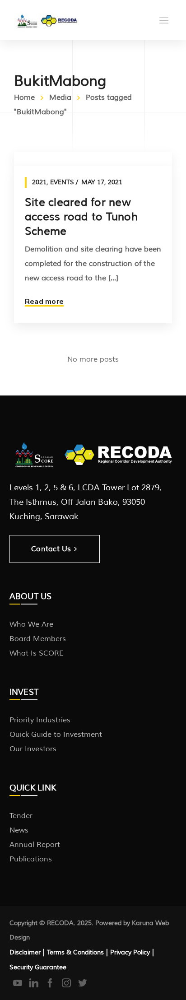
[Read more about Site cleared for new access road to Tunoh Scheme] (93, 159)
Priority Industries (39, 720)
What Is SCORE (36, 653)
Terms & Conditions (75, 952)
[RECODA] (46, 20)
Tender (21, 815)
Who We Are (31, 624)
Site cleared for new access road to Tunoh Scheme (81, 216)
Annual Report (34, 844)
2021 (39, 182)
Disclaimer (25, 952)
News (18, 830)
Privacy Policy (130, 952)
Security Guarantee (37, 967)
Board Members (37, 638)
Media (60, 97)
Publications (30, 859)
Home (24, 97)
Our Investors (32, 748)
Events (62, 182)
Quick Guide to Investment (55, 734)
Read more (44, 302)
